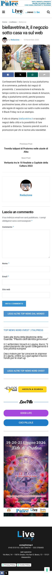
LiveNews (13, 22)
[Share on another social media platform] (44, 74)
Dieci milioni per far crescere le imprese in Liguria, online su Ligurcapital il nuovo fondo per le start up (25, 356)
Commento (8, 227)
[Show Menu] (3, 12)
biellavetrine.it (26, 118)
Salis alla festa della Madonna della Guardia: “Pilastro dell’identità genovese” (26, 338)
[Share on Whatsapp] (32, 74)
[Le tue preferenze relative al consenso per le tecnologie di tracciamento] (47, 570)
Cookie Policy (24, 565)
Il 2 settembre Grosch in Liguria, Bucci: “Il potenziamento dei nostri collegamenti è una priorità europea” (26, 346)
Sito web (6, 289)
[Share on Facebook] (8, 74)
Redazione (15, 40)
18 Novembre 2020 (31, 40)
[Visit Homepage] (26, 12)
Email (5, 276)
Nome (6, 263)
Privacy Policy (9, 565)
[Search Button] (48, 12)
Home (4, 22)
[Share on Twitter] (20, 74)
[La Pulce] (26, 3)
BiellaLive (22, 22)
